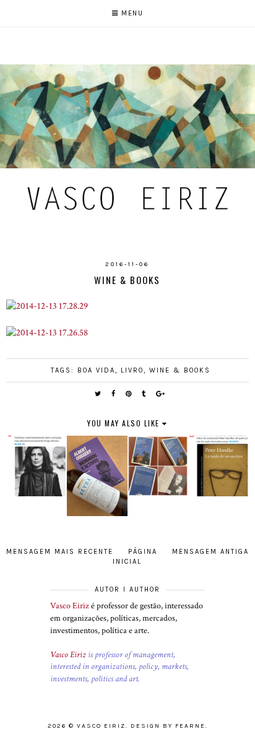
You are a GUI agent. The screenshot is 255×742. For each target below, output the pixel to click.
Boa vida (96, 370)
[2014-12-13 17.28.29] (47, 306)
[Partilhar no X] (98, 394)
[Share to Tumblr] (144, 394)
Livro (132, 370)
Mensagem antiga (210, 552)
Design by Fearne (168, 726)
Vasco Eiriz (69, 605)
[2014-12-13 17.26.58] (47, 332)
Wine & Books (179, 370)
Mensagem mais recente (59, 552)
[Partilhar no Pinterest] (129, 394)
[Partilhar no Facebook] (113, 394)
